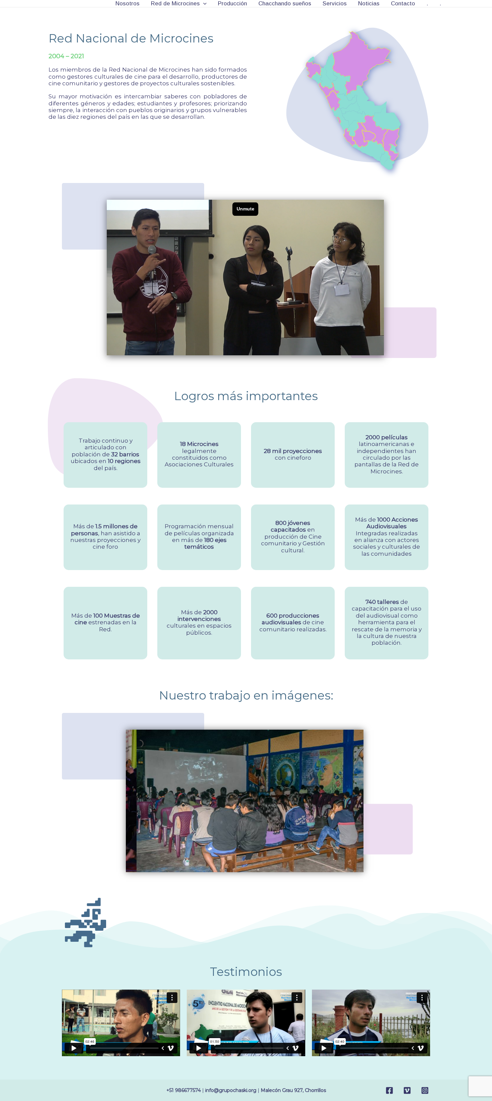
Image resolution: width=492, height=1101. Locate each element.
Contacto (403, 3)
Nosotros (127, 3)
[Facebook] (389, 1090)
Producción (232, 3)
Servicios (335, 3)
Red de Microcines (175, 3)
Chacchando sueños (284, 3)
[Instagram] (425, 1090)
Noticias (369, 3)
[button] (203, 3)
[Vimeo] (407, 1090)
